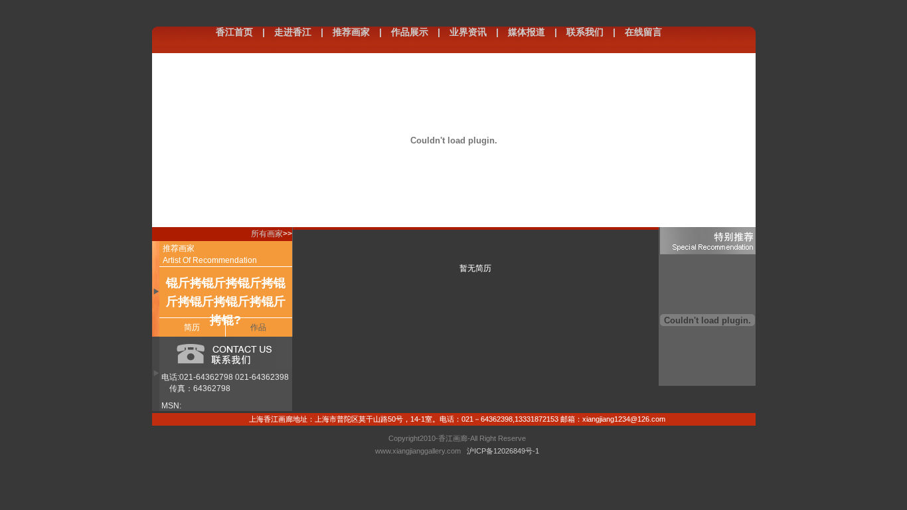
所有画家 (267, 233)
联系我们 (585, 32)
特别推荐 (707, 240)
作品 (258, 327)
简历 (192, 327)
